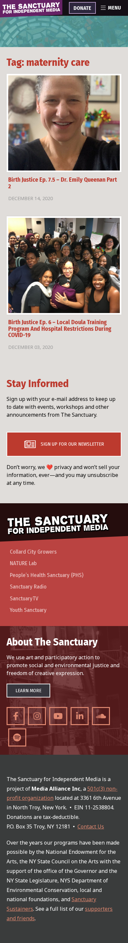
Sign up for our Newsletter (72, 444)
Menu (114, 8)
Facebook (16, 716)
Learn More (28, 691)
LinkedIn (80, 716)
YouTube (58, 716)
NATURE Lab (23, 563)
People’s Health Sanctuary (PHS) (46, 575)
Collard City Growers (33, 551)
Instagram (37, 716)
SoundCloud (101, 716)
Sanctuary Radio (28, 586)
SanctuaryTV (24, 598)
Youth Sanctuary (28, 610)
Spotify (17, 737)
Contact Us (90, 826)
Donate (82, 8)
